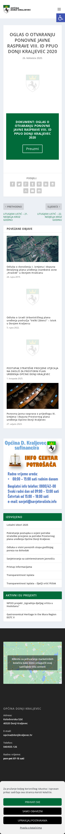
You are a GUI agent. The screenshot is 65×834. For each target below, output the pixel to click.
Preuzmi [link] (32, 148)
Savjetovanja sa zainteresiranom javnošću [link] (31, 558)
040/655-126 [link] (10, 746)
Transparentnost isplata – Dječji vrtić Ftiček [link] (31, 583)
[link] (60, 17)
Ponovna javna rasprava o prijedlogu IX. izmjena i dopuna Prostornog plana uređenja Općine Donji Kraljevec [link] (31, 416)
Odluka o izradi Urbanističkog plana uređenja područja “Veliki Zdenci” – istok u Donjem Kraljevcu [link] (31, 320)
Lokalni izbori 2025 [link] (17, 524)
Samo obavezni (32, 811)
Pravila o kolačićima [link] (31, 827)
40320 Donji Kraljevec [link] (15, 723)
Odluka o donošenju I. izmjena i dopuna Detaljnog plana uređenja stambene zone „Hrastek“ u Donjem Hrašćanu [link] (32, 269)
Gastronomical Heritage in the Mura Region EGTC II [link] (31, 616)
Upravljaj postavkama (32, 820)
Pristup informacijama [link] (19, 566)
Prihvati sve (32, 802)
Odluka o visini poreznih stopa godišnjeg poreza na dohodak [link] (30, 549)
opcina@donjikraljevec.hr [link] (17, 735)
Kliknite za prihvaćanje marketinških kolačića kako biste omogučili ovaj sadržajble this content (32, 662)
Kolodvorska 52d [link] (12, 719)
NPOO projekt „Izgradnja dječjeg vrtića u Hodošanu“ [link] (30, 605)
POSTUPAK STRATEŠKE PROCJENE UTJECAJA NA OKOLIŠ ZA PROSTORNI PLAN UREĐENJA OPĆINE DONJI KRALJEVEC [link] (32, 371)
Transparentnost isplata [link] (20, 575)
